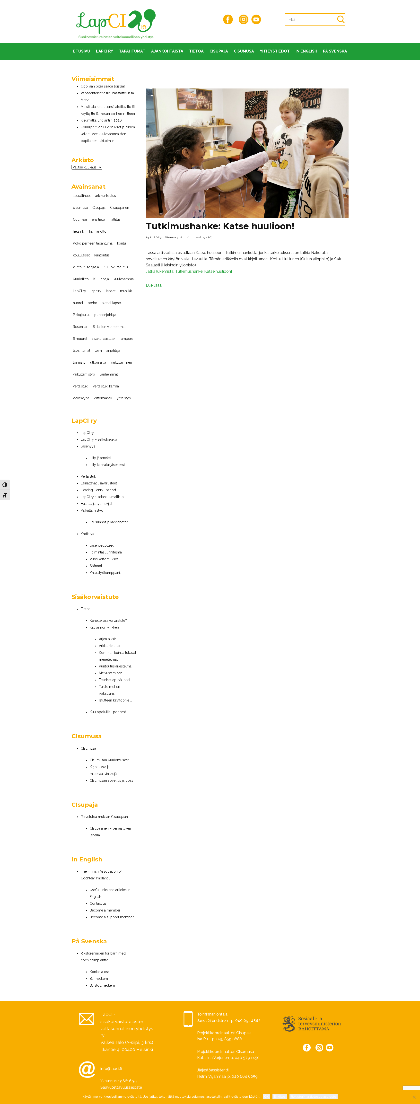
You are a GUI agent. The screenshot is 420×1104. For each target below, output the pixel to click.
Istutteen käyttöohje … (115, 700)
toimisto (79, 362)
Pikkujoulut (81, 315)
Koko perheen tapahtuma (93, 243)
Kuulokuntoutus (116, 267)
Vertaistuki (88, 476)
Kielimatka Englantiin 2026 (101, 120)
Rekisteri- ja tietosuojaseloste (313, 1096)
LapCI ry (104, 51)
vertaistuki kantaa (106, 386)
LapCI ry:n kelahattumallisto (102, 497)
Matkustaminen (110, 673)
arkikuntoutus (105, 196)
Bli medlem (99, 979)
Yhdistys (87, 534)
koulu (121, 243)
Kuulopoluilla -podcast (108, 712)
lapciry (96, 291)
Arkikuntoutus (109, 646)
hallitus (115, 219)
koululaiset (81, 255)
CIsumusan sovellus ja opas (111, 780)
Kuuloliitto (81, 279)
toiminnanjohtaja (107, 350)
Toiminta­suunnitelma (106, 552)
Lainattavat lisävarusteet (99, 483)
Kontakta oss (100, 972)
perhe (92, 303)
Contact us (98, 903)
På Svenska (335, 51)
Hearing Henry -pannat (98, 490)
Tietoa (196, 51)
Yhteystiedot (275, 51)
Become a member (105, 910)
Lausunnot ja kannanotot (109, 522)
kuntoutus (102, 255)
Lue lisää (154, 285)
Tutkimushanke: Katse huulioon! (220, 226)
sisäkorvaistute (103, 339)
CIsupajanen (119, 208)
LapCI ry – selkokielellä (99, 439)
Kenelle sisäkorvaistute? (108, 620)
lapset (110, 291)
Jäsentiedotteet (102, 545)
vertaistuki (80, 386)
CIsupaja (219, 51)
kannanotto (97, 231)
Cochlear (80, 219)
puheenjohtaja (105, 315)
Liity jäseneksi (100, 458)
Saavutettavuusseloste (121, 1087)
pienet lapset (112, 303)
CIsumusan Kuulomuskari (109, 760)
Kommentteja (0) (199, 237)
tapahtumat (81, 350)
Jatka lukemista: (189, 271)
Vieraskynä (173, 237)
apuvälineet (82, 196)
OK (266, 1096)
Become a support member (112, 917)
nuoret (78, 303)
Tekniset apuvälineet (114, 680)
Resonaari (80, 327)
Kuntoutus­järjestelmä (115, 666)
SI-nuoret (80, 339)
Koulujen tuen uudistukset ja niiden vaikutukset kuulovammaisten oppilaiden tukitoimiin (108, 134)
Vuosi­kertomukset (104, 559)
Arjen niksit (107, 639)
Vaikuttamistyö (92, 510)
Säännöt (96, 566)
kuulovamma (124, 279)
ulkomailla (98, 362)
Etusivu (81, 51)
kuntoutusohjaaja (86, 267)
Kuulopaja (101, 279)
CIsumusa (244, 51)
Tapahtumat (132, 51)
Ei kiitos (280, 1096)
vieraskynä (81, 398)
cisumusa (80, 208)
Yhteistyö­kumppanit (105, 573)
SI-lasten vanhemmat (109, 327)
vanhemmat (109, 374)
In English (306, 51)
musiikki (126, 291)
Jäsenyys (88, 446)
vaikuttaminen (121, 362)
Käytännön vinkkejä (104, 627)
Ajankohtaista (167, 51)
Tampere (126, 339)
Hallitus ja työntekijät (96, 504)
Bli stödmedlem (102, 985)
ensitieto (98, 219)
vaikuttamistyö (84, 374)
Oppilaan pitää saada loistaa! (103, 86)
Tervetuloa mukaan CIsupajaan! (105, 817)
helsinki (79, 231)
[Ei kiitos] (413, 1097)
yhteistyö (124, 398)
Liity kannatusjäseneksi (107, 465)
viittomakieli (103, 398)
